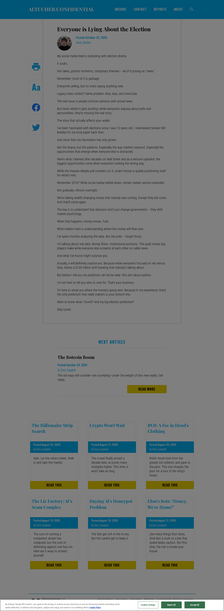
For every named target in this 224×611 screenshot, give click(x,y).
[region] (112, 605)
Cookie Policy (95, 607)
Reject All (171, 605)
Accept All (194, 605)
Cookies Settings (148, 605)
